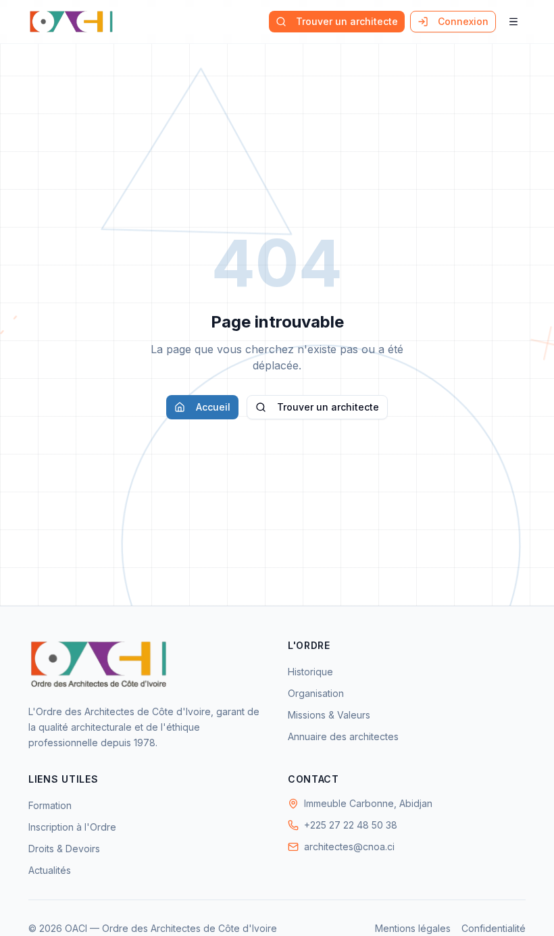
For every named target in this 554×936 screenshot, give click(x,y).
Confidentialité (493, 928)
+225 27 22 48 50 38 (350, 825)
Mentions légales (413, 928)
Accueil (213, 407)
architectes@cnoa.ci (349, 846)
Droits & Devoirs (64, 848)
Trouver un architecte (347, 21)
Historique (310, 671)
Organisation (316, 693)
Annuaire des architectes (343, 736)
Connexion (463, 21)
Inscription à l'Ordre (72, 827)
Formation (50, 805)
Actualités (49, 870)
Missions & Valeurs (329, 715)
